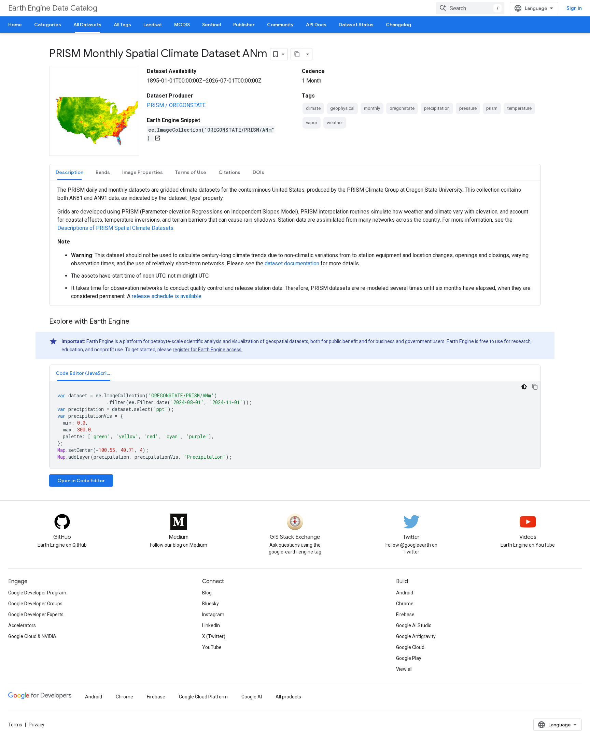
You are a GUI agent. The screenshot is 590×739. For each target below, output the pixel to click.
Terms (15, 724)
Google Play (408, 658)
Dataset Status (356, 24)
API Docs (316, 24)
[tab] (69, 172)
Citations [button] (229, 172)
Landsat (152, 24)
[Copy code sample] (535, 386)
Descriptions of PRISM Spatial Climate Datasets (115, 228)
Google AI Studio (414, 625)
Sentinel (211, 24)
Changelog (398, 24)
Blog (207, 592)
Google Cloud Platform (203, 696)
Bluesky (210, 603)
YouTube (212, 647)
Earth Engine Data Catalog (52, 8)
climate (313, 108)
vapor (311, 122)
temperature (519, 108)
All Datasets (87, 24)
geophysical (342, 108)
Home (15, 24)
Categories (47, 24)
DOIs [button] (258, 172)
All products (288, 696)
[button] (84, 373)
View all (404, 669)
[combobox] (470, 8)
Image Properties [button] (142, 172)
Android (404, 592)
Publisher (244, 24)
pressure (468, 108)
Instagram (213, 614)
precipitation (437, 108)
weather (335, 122)
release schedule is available (166, 296)
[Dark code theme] (524, 386)
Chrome (404, 603)
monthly (372, 108)
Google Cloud (410, 647)
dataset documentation (293, 263)
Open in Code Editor (81, 480)
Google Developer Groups (35, 603)
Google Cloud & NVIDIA (32, 636)
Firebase (405, 614)
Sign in (574, 8)
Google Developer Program (37, 592)
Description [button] (69, 172)
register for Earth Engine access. (207, 349)
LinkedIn (211, 625)
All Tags (122, 24)
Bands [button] (103, 172)
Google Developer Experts (36, 614)
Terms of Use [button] (190, 172)
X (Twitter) (213, 636)
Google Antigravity (416, 636)
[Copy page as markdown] (297, 54)
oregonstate (402, 108)
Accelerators (22, 625)
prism (491, 108)
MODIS (182, 24)
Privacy (36, 724)
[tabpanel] (295, 243)
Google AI (251, 696)
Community (280, 24)
